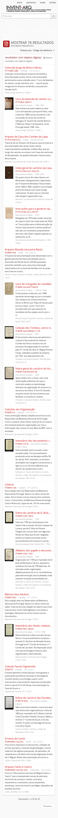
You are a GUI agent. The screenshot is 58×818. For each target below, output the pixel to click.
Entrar (52, 2)
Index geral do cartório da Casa (33, 168)
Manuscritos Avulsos (17, 594)
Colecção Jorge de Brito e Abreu (23, 67)
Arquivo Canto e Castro (18, 767)
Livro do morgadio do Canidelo (33, 284)
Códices (9, 484)
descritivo (31, 2)
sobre (42, 2)
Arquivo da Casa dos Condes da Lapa (26, 136)
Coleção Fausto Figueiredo (20, 666)
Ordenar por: (26, 50)
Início (19, 2)
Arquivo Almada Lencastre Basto (24, 249)
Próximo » (48, 806)
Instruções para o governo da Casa (35, 208)
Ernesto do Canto (15, 738)
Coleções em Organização (20, 409)
